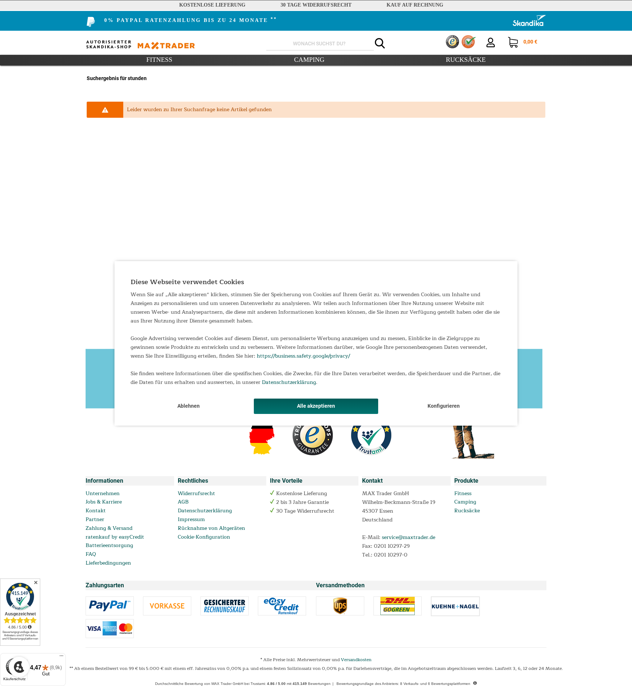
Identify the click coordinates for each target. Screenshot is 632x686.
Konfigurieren (444, 406)
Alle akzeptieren (316, 406)
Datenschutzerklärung (289, 382)
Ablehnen (188, 406)
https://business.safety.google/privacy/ (303, 356)
